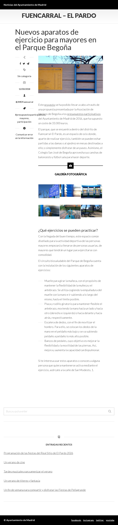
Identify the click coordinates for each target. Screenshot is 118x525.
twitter (100, 520)
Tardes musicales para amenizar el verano (28, 471)
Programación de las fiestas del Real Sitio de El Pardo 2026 (38, 453)
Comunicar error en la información (24, 136)
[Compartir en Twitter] (24, 63)
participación (24, 121)
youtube (110, 520)
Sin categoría (24, 76)
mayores (24, 118)
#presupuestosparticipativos (30, 114)
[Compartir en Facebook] (20, 63)
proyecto (49, 104)
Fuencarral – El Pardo (59, 15)
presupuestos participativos (84, 114)
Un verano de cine (14, 462)
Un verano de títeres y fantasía (22, 480)
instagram (88, 520)
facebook (76, 520)
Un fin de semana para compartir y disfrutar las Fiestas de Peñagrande (45, 490)
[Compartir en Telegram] (28, 63)
